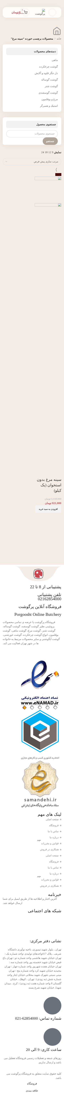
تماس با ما (53, 831)
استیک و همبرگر (49, 105)
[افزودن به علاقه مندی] (47, 472)
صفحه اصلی (52, 819)
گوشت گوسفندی (48, 92)
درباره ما (54, 837)
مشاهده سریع (56, 472)
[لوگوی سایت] (39, 12)
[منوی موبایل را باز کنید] (52, 12)
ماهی (55, 60)
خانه (59, 38)
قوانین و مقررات (48, 843)
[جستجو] (8, 12)
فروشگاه (54, 825)
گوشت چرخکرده (48, 66)
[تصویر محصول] (48, 335)
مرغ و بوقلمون (49, 99)
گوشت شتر (51, 86)
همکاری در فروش (49, 849)
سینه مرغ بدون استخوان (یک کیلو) (49, 485)
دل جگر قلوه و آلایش (46, 73)
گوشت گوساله (49, 79)
